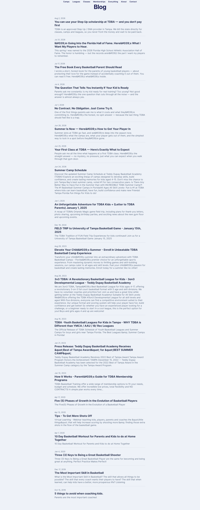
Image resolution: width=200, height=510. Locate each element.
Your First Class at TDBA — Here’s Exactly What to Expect (92, 149)
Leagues (76, 2)
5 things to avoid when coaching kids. (79, 493)
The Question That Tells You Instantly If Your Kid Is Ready (92, 87)
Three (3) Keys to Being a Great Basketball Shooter (88, 455)
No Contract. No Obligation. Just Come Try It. (84, 108)
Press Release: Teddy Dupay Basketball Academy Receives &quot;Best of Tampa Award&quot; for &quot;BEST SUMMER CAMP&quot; (94, 350)
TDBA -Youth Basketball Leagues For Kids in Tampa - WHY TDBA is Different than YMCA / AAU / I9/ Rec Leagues (98, 324)
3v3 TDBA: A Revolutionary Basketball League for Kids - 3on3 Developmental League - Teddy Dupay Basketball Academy (95, 281)
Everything (113, 2)
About (124, 2)
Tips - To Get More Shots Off (73, 415)
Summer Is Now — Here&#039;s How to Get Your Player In (93, 129)
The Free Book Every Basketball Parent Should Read (88, 67)
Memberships (99, 2)
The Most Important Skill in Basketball (79, 472)
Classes (86, 2)
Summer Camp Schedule (71, 170)
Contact (133, 2)
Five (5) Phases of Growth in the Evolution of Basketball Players (96, 400)
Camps (66, 2)
